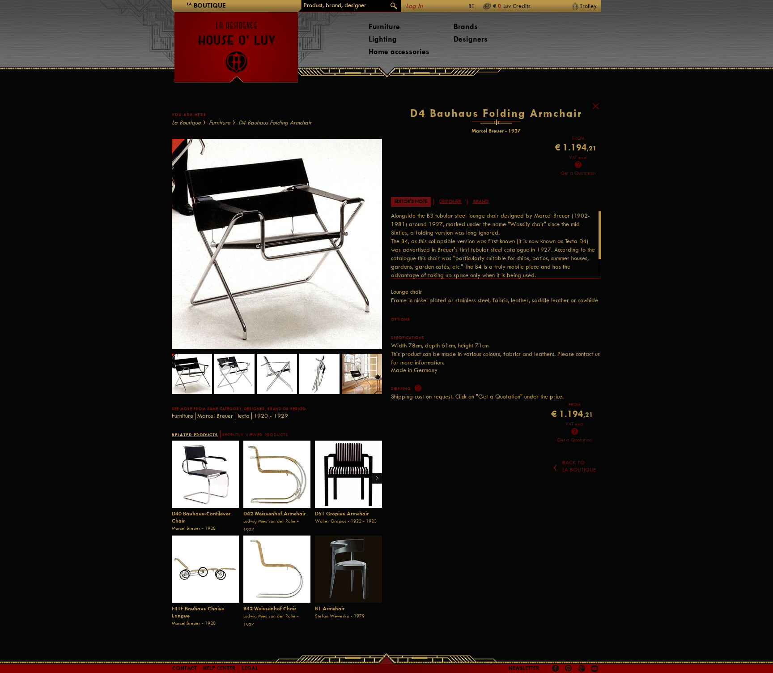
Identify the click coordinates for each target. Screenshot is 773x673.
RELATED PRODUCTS (195, 434)
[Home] (236, 43)
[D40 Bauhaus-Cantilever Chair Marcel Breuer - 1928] (205, 474)
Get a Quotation (578, 173)
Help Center (219, 668)
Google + (582, 669)
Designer (450, 201)
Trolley (588, 6)
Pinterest (568, 668)
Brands (466, 26)
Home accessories (399, 51)
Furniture (384, 26)
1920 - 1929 (271, 415)
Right (373, 478)
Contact (184, 668)
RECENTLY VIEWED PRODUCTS (255, 435)
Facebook (555, 668)
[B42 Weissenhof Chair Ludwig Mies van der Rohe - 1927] (276, 569)
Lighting (383, 39)
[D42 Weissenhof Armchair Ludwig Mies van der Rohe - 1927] (276, 474)
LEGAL (250, 668)
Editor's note (411, 201)
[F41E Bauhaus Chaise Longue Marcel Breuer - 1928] (205, 569)
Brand (480, 201)
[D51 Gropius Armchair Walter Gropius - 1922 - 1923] (348, 474)
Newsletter (524, 668)
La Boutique (186, 122)
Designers (471, 39)
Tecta (243, 415)
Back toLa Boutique (579, 466)
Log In (414, 6)
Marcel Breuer (215, 415)
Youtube (594, 668)
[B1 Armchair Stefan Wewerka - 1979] (348, 569)
